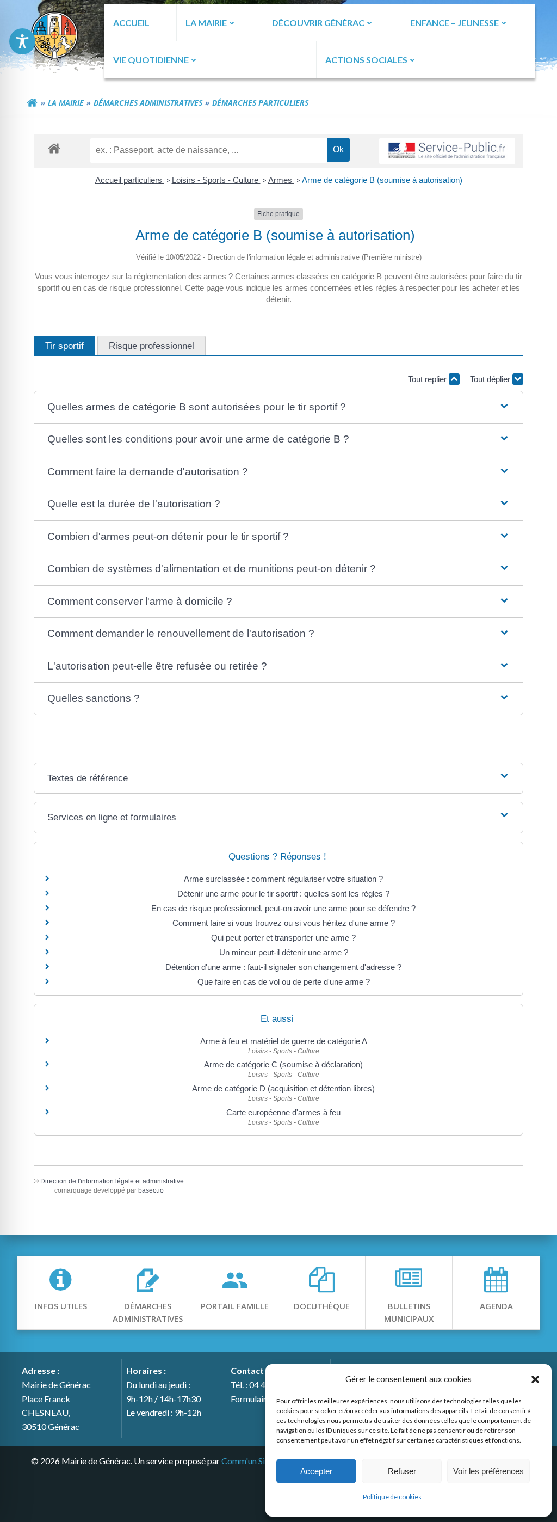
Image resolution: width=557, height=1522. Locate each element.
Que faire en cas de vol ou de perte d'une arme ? (283, 981)
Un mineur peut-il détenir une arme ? (283, 952)
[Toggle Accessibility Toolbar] (22, 41)
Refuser (402, 1471)
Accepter (316, 1471)
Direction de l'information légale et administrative (112, 1181)
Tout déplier (491, 379)
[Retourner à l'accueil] (32, 103)
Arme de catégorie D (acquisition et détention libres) (283, 1088)
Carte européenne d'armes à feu (283, 1112)
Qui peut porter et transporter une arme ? (283, 937)
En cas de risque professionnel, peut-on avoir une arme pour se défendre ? (283, 908)
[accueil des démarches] (54, 148)
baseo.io (151, 1190)
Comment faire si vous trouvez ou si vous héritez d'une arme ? (283, 923)
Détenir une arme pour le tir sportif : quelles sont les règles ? (283, 893)
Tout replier (428, 379)
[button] (535, 1378)
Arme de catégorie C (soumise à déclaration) (283, 1064)
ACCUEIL (131, 22)
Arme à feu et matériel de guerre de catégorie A (283, 1041)
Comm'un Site (247, 1461)
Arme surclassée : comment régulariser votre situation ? (283, 878)
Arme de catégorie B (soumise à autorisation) (382, 180)
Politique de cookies (392, 1497)
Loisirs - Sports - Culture (216, 180)
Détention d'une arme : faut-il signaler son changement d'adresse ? (283, 967)
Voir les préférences (488, 1471)
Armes (281, 180)
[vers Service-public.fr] (447, 151)
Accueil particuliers (129, 180)
